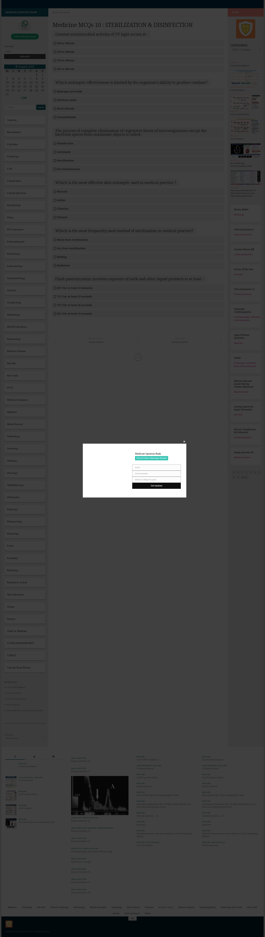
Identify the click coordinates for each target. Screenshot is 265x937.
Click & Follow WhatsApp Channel (152, 458)
